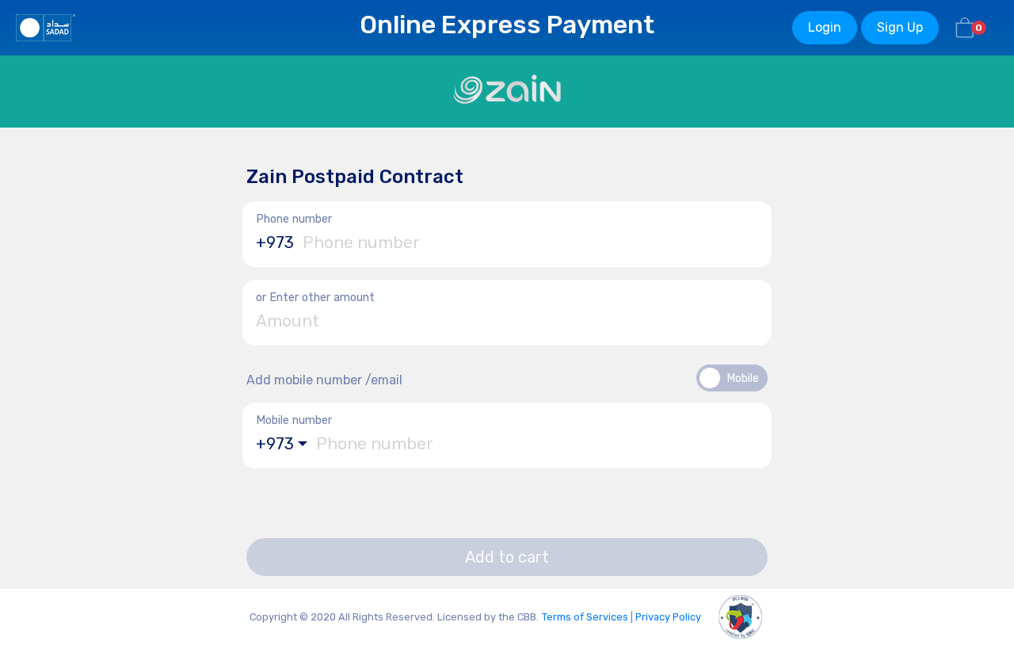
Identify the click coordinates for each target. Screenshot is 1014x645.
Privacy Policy (668, 617)
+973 (275, 242)
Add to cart (507, 557)
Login (824, 27)
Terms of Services (585, 617)
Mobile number (294, 420)
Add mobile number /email (324, 379)
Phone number (294, 219)
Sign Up (900, 27)
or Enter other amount (315, 297)
